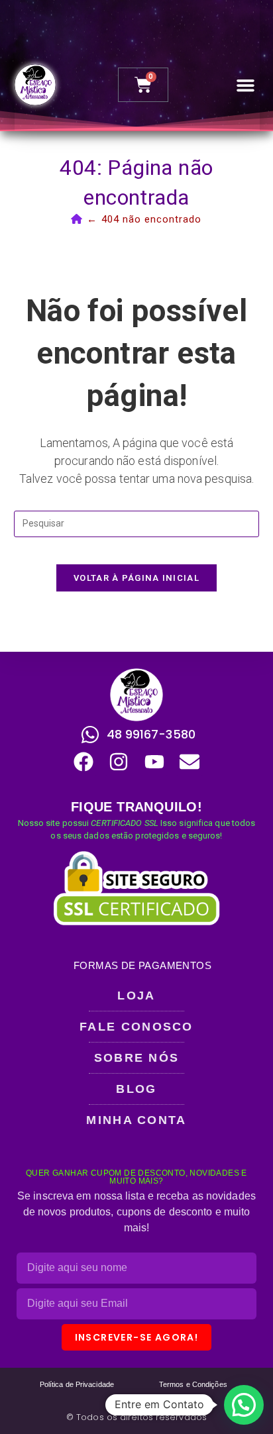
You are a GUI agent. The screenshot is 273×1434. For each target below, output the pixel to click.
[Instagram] (119, 762)
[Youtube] (154, 762)
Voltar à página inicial (136, 578)
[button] (245, 84)
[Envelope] (189, 762)
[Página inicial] (77, 219)
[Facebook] (83, 762)
